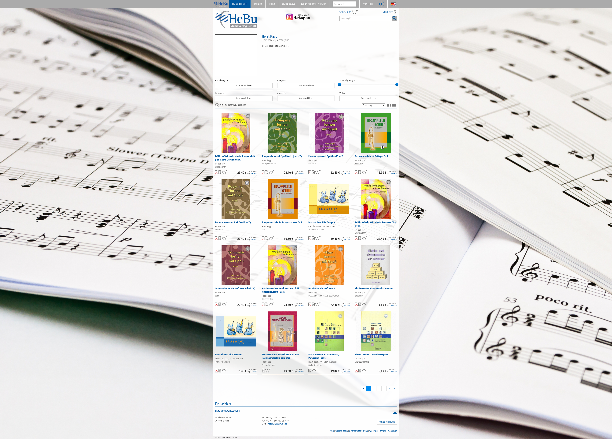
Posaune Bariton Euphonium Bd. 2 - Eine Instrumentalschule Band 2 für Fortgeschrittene (280, 358)
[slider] (339, 84)
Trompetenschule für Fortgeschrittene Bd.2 (282, 222)
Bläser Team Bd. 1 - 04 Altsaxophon (371, 354)
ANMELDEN (368, 3)
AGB (332, 430)
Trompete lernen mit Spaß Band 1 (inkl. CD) (282, 156)
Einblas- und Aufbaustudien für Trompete (374, 288)
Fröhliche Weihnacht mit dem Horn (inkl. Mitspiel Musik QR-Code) (280, 290)
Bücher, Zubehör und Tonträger (313, 4)
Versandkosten (341, 430)
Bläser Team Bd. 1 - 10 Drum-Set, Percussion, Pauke (323, 356)
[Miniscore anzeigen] (216, 172)
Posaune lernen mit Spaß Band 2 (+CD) (233, 222)
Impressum (392, 430)
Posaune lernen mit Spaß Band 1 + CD (325, 156)
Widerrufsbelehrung (377, 430)
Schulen (272, 4)
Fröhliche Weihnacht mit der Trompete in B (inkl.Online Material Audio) (235, 158)
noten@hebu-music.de (277, 423)
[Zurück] (363, 388)
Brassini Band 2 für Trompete (228, 354)
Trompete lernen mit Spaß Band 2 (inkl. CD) (235, 288)
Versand (254, 173)
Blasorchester (239, 3)
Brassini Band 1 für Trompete (321, 222)
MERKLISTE (388, 12)
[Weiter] (394, 388)
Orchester (258, 4)
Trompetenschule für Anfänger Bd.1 (371, 156)
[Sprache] (393, 4)
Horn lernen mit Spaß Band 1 (321, 288)
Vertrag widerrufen (387, 421)
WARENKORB (345, 12)
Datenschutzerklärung (358, 430)
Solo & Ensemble (288, 4)
